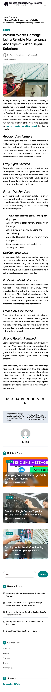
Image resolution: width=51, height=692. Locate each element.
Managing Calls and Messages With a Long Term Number (25, 477)
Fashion (6, 658)
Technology (8, 668)
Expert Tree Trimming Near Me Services (23, 631)
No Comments (32, 55)
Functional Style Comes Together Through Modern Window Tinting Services (24, 515)
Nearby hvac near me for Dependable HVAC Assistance (25, 622)
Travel (5, 663)
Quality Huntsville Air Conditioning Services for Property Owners (24, 549)
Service (6, 30)
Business (6, 648)
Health (6, 653)
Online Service (10, 59)
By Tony (10, 55)
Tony (27, 442)
